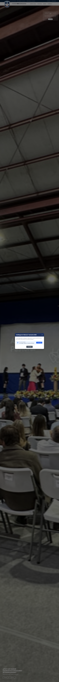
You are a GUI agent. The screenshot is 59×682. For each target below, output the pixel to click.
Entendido (29, 346)
